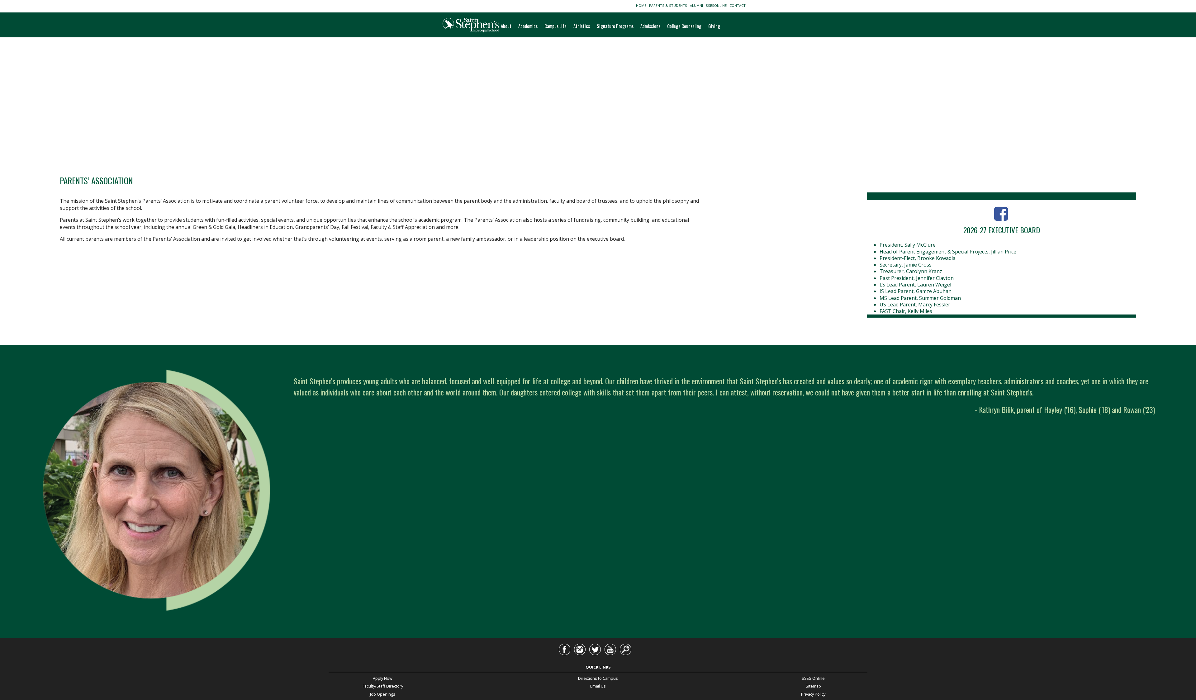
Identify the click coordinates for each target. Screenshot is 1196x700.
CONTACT (738, 5)
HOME (642, 5)
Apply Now (382, 678)
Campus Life (555, 25)
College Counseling (684, 25)
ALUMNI (697, 5)
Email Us (598, 686)
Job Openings (382, 694)
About (506, 25)
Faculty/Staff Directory (383, 686)
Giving (714, 25)
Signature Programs (615, 25)
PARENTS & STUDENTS (669, 5)
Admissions (650, 25)
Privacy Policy (813, 694)
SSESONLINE (717, 5)
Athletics (581, 25)
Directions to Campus (598, 678)
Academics (528, 25)
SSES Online (813, 678)
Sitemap (813, 686)
